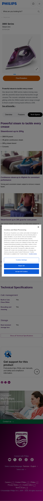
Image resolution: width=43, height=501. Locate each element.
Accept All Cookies (21, 271)
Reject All (21, 265)
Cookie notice (33, 254)
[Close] (38, 226)
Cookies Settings (21, 260)
